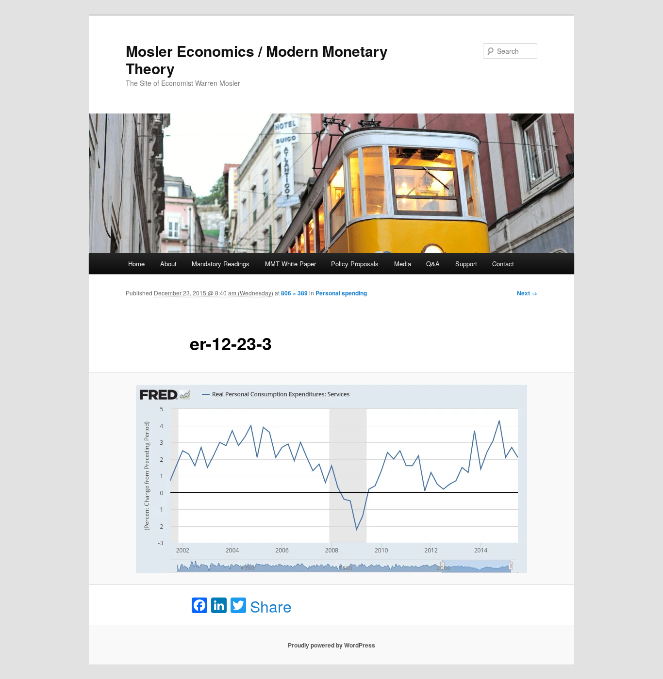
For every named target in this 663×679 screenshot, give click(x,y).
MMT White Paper (290, 263)
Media (402, 263)
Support (466, 263)
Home (136, 263)
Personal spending (341, 293)
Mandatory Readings (220, 263)
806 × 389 (294, 293)
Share (271, 606)
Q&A (433, 263)
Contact (503, 263)
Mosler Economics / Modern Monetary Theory (257, 59)
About (168, 263)
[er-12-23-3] (331, 478)
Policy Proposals (355, 263)
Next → (527, 293)
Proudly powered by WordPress (331, 645)
